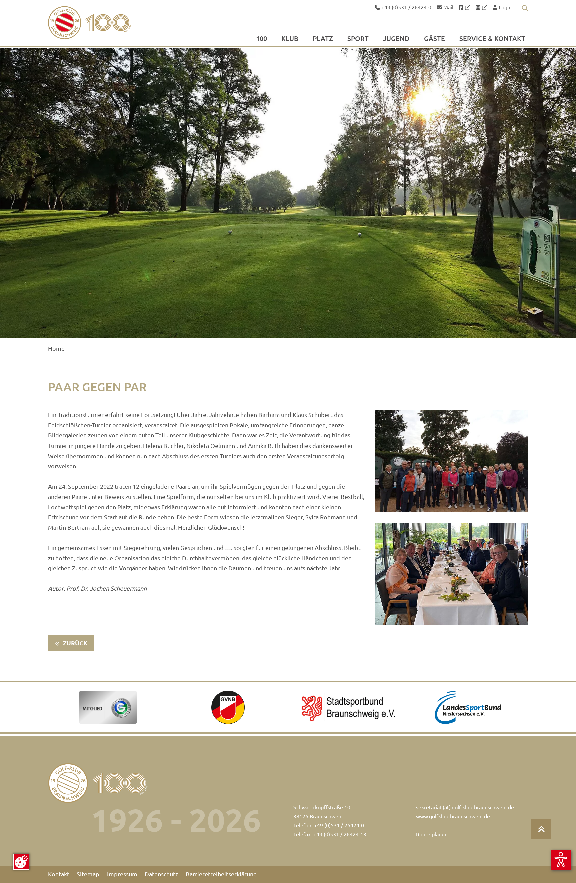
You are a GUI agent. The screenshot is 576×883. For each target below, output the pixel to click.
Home (56, 348)
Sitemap (88, 874)
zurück (74, 643)
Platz (323, 39)
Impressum (122, 874)
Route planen (432, 834)
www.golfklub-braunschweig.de (453, 816)
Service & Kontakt (492, 39)
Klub (289, 39)
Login (504, 7)
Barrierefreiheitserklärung (221, 874)
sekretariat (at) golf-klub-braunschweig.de (465, 807)
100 (261, 39)
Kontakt (58, 874)
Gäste (434, 39)
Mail (447, 7)
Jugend (396, 39)
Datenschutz (161, 874)
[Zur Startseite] (105, 22)
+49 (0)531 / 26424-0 (405, 7)
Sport (358, 39)
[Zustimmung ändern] (21, 862)
